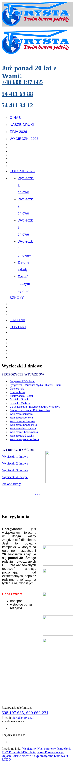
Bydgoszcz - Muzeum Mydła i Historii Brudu (35, 385)
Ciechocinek (17, 388)
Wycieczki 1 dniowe (15, 456)
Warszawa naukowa (21, 413)
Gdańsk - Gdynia (19, 399)
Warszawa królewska (22, 435)
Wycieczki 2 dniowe (15, 463)
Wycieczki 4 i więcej (15, 477)
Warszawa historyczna (23, 428)
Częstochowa (17, 392)
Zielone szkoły (11, 484)
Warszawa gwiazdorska (23, 424)
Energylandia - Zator (21, 395)
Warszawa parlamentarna (24, 439)
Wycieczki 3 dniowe (15, 470)
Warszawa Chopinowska (24, 432)
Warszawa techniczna (22, 421)
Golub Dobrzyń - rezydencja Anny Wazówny (35, 406)
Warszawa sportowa (21, 417)
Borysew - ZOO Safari (22, 381)
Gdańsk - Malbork (20, 403)
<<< (38, 494)
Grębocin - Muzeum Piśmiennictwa (30, 410)
